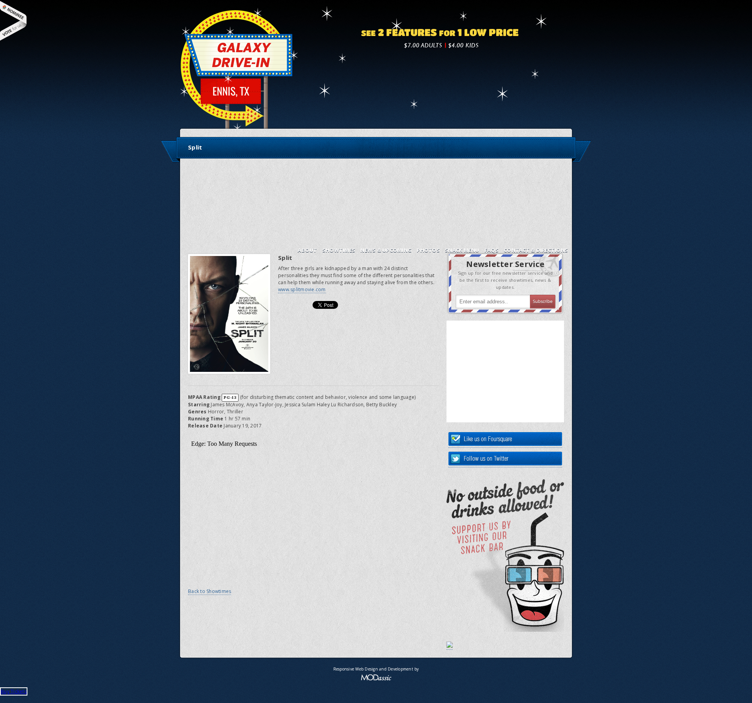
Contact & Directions (536, 250)
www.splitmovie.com (302, 289)
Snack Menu (462, 250)
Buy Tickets (14, 691)
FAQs (491, 250)
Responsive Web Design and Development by (376, 669)
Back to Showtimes (209, 591)
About (307, 250)
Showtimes (338, 250)
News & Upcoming (386, 250)
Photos (428, 250)
